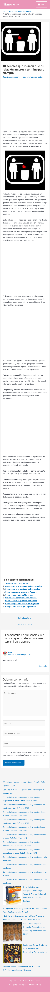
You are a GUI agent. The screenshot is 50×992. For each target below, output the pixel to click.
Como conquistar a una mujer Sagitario (22, 604)
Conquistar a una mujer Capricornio (20, 606)
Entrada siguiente (25, 624)
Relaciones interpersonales (14, 77)
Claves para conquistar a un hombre (21, 598)
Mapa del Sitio (35, 985)
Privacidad (23, 985)
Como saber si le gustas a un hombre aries (23, 586)
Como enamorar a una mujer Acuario (21, 592)
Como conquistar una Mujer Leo (19, 595)
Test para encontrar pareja (16, 583)
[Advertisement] (25, 105)
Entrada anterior (25, 618)
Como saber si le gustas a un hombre (21, 601)
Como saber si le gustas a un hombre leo (22, 589)
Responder (42, 666)
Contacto (13, 985)
